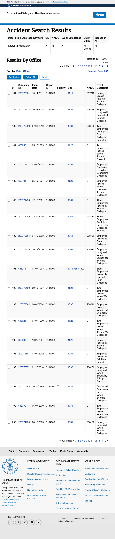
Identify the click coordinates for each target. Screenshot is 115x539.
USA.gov (31, 484)
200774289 (24, 216)
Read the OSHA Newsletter (68, 489)
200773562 (24, 304)
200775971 (24, 367)
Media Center (66, 451)
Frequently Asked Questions (68, 470)
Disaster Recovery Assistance (40, 473)
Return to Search (97, 71)
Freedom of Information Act (97, 468)
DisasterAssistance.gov (37, 479)
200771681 (24, 353)
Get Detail (14, 77)
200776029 (24, 126)
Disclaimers (90, 473)
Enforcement (39, 451)
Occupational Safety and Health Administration (33, 13)
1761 (70, 126)
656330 (22, 340)
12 (95, 66)
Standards (24, 451)
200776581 (24, 93)
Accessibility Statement (95, 484)
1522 (81, 268)
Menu (100, 14)
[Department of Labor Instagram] (25, 522)
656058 (22, 145)
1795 (70, 304)
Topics (53, 451)
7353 (76, 268)
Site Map (88, 500)
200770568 (24, 386)
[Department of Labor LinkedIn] (39, 522)
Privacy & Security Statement (97, 489)
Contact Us (82, 451)
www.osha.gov (8, 505)
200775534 (24, 109)
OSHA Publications (64, 503)
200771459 (24, 200)
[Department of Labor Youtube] (32, 522)
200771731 (24, 164)
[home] (10, 465)
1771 (70, 268)
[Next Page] (107, 66)
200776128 (24, 249)
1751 (70, 164)
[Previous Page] (73, 66)
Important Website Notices (96, 495)
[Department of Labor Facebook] (11, 522)
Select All (30, 77)
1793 (70, 367)
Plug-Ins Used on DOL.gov (96, 479)
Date (18, 71)
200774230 (24, 422)
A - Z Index (61, 475)
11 (92, 66)
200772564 (24, 235)
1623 (70, 145)
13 (98, 66)
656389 (22, 405)
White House (33, 468)
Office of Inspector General (68, 508)
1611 (70, 93)
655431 (22, 180)
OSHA (11, 451)
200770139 (24, 287)
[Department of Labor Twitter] (18, 522)
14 (102, 66)
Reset (45, 77)
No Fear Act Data (35, 489)
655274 (22, 268)
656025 (22, 320)
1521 (70, 109)
